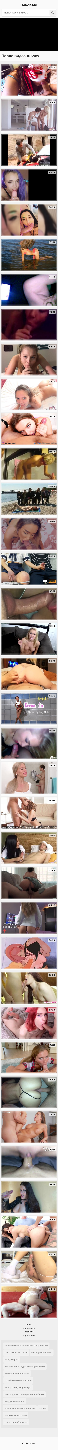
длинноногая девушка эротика (20, 1408)
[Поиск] (52, 13)
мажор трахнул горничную (18, 1387)
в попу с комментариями (17, 1373)
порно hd (29, 1332)
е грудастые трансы (14, 1401)
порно (29, 1324)
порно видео (29, 1328)
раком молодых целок (16, 1415)
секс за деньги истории (16, 1352)
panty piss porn (12, 1359)
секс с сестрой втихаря (16, 1422)
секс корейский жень (41, 1352)
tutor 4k (43, 1408)
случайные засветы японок (18, 1380)
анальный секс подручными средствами (25, 1366)
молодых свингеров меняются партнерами (26, 1345)
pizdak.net (29, 4)
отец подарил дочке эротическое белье (24, 1394)
